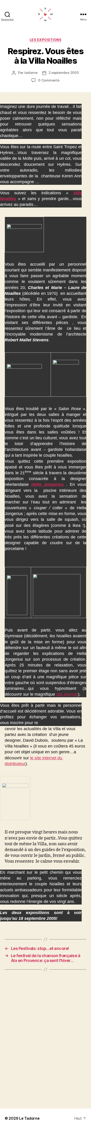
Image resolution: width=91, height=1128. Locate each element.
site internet (67, 694)
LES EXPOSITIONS (46, 40)
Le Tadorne (29, 1118)
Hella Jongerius (47, 484)
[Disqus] (45, 1039)
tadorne (30, 72)
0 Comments (48, 80)
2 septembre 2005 (64, 72)
